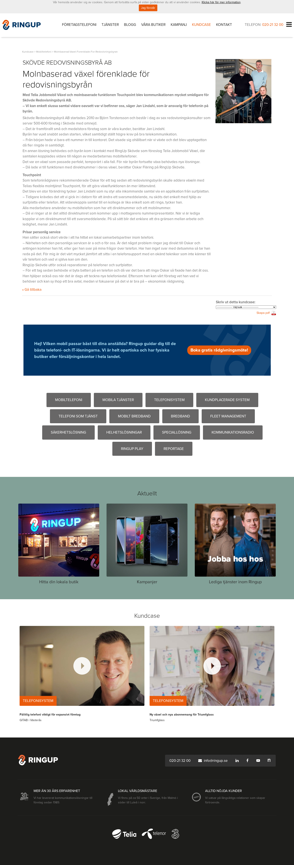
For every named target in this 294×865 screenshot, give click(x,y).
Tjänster (110, 24)
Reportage (174, 449)
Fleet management (228, 416)
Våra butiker (153, 24)
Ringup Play (132, 449)
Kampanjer (147, 582)
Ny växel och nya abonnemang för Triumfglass (182, 714)
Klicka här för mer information (221, 2)
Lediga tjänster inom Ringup (235, 582)
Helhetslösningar (124, 432)
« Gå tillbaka (32, 289)
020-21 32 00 (272, 24)
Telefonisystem (169, 400)
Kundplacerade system (227, 400)
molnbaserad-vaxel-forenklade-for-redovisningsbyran (86, 51)
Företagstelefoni (79, 24)
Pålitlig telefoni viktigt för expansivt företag (50, 714)
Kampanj (179, 24)
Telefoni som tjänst (78, 416)
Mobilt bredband (134, 416)
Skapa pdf (263, 313)
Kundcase (201, 24)
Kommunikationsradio (233, 432)
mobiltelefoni (43, 51)
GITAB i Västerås (31, 720)
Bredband (180, 416)
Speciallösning (176, 432)
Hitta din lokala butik (58, 582)
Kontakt (224, 24)
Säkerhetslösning (68, 432)
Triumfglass (157, 720)
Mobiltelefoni (68, 400)
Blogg (130, 24)
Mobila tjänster (118, 400)
